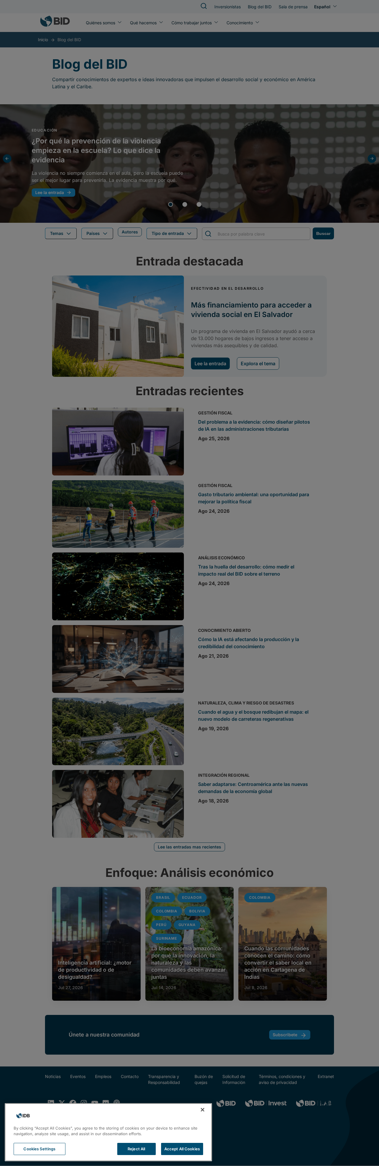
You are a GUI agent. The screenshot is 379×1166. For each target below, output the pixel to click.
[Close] (202, 1109)
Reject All (136, 1148)
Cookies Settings (39, 1148)
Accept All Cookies (182, 1148)
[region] (108, 1132)
